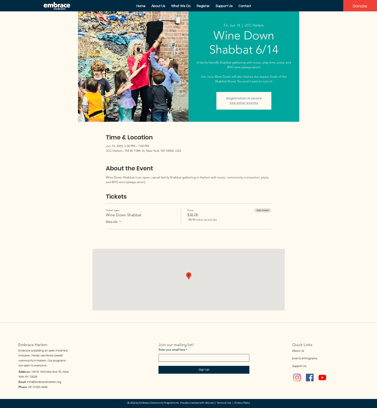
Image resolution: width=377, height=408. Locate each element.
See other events (244, 103)
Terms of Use (224, 403)
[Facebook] (310, 377)
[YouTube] (322, 377)
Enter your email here (172, 349)
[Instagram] (297, 377)
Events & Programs (304, 358)
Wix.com (209, 403)
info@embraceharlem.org (44, 382)
